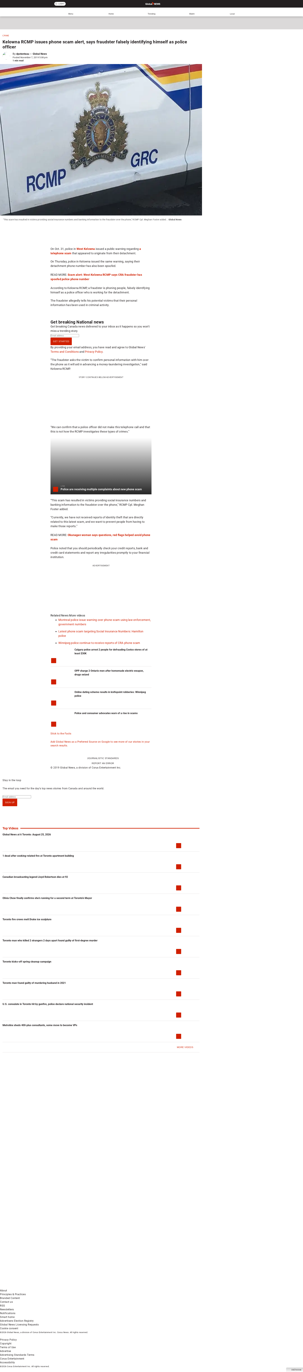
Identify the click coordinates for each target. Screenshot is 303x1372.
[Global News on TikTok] (72, 1286)
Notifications (7, 1313)
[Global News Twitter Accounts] (72, 1261)
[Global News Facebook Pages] (24, 1261)
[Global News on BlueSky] (168, 1286)
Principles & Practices (13, 1294)
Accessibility (7, 1362)
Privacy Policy (94, 351)
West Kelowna (86, 248)
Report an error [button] (103, 763)
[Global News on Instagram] (168, 1261)
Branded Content (10, 1298)
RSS (2, 1305)
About (3, 1290)
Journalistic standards (103, 758)
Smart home (7, 1317)
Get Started (61, 341)
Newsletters (7, 1309)
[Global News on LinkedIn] (24, 1286)
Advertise (5, 1351)
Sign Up (10, 802)
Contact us (6, 1301)
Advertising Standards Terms (17, 1354)
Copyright (6, 1343)
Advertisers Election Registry (17, 1320)
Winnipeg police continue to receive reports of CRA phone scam (99, 643)
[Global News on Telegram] (120, 1286)
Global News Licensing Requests (19, 1324)
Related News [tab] (59, 615)
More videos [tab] (77, 615)
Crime (6, 36)
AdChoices (296, 1370)
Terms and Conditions (64, 351)
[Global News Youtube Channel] (120, 1261)
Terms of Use (8, 1347)
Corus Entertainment (12, 1358)
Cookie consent (9, 1328)
